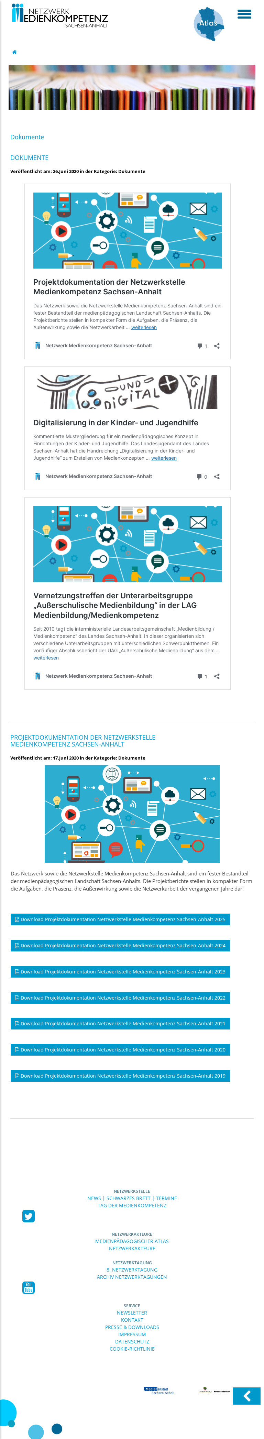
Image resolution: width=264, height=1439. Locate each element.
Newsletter (132, 1312)
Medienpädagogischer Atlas (132, 1241)
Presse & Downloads (132, 1327)
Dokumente (29, 157)
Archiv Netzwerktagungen (132, 1277)
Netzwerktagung (132, 1263)
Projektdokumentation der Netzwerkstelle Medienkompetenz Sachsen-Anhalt (82, 740)
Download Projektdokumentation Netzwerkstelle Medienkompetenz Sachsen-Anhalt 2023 (122, 971)
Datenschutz (132, 1341)
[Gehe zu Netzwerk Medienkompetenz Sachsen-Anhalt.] (15, 51)
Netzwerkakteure (132, 1234)
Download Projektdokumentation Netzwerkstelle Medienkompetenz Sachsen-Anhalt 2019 (122, 1075)
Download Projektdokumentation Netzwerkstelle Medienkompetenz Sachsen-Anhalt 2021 (122, 1023)
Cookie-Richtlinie (132, 1348)
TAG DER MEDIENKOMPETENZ (132, 1205)
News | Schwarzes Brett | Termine (132, 1198)
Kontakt (132, 1320)
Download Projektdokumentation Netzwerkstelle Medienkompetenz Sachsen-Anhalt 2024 (122, 945)
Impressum (132, 1334)
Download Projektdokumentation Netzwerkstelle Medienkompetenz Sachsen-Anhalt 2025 (122, 919)
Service (132, 1306)
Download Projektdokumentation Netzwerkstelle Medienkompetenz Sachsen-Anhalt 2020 (122, 1049)
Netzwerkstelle (132, 1191)
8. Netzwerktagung (132, 1269)
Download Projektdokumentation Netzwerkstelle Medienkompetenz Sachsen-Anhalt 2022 (122, 997)
